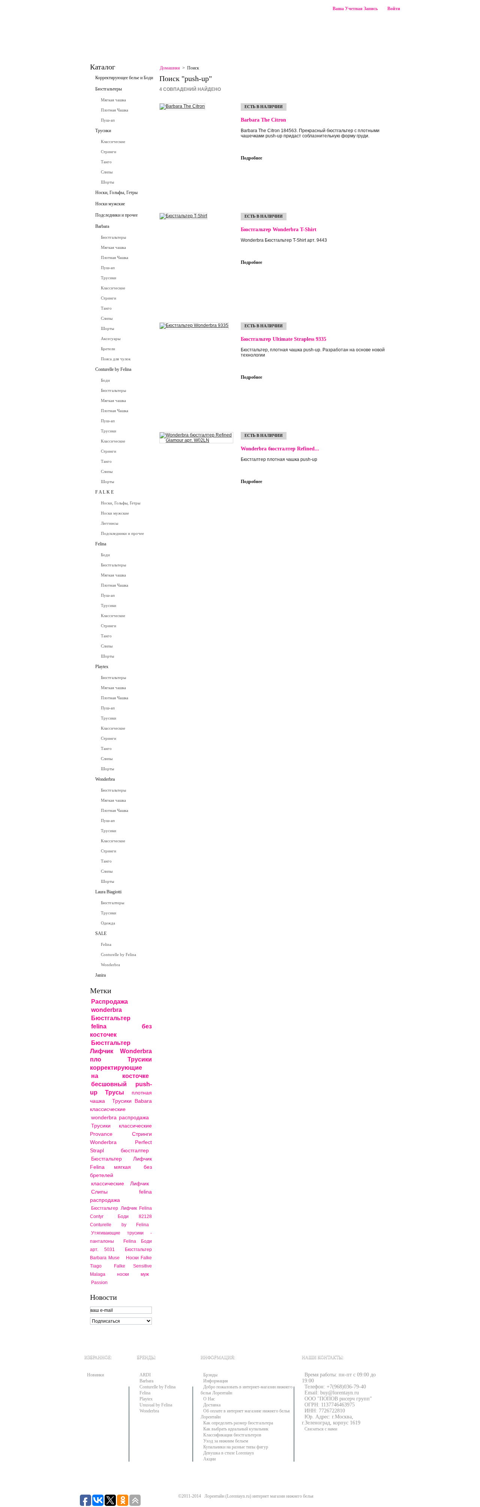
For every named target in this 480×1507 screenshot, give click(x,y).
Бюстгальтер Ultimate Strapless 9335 (283, 339)
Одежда (108, 923)
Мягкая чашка (113, 100)
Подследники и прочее (116, 215)
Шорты (107, 182)
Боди (105, 380)
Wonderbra (105, 779)
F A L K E (104, 492)
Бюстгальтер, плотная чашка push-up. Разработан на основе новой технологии (313, 352)
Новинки (95, 1375)
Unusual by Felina (156, 1405)
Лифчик (139, 1183)
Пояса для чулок (115, 359)
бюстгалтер (135, 1150)
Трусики (103, 130)
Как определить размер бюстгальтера (238, 1423)
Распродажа (109, 1001)
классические (107, 1183)
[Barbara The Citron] (196, 152)
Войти (393, 8)
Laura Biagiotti (108, 891)
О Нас (209, 1399)
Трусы (114, 1092)
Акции (209, 1459)
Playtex (101, 666)
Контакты (102, 42)
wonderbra (106, 1010)
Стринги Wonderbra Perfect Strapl (121, 1142)
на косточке (120, 1076)
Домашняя (170, 68)
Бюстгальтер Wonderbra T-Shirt (278, 229)
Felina (100, 543)
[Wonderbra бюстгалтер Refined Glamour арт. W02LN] (196, 481)
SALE (100, 933)
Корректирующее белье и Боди (124, 77)
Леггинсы (109, 523)
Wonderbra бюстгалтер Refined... (280, 449)
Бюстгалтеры (112, 902)
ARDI (145, 1375)
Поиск (390, 24)
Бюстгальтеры (108, 89)
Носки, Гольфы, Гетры (116, 192)
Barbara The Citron (263, 120)
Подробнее (251, 158)
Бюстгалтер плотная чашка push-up (279, 459)
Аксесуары (110, 338)
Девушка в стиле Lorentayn (228, 1453)
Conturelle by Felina (113, 369)
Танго (106, 162)
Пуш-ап (108, 120)
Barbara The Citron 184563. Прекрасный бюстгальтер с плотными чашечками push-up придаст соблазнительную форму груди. (310, 133)
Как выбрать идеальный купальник (235, 1429)
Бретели (108, 348)
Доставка (211, 1405)
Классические (113, 141)
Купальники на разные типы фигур (235, 1447)
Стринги (108, 151)
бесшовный (109, 1084)
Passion (99, 1282)
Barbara (102, 226)
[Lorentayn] (150, 17)
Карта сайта (141, 42)
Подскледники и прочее (122, 533)
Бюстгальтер (110, 1018)
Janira (100, 975)
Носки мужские (110, 203)
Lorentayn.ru (238, 1496)
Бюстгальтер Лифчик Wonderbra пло (121, 1051)
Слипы (106, 172)
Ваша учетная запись (355, 8)
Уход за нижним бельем (225, 1441)
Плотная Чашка (114, 110)
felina (98, 1026)
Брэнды (210, 1375)
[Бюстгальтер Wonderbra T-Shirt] (196, 262)
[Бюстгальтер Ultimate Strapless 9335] (196, 371)
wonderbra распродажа (120, 1117)
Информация (215, 1381)
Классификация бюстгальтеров (232, 1435)
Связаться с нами (217, 42)
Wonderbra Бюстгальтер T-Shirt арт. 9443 (284, 240)
